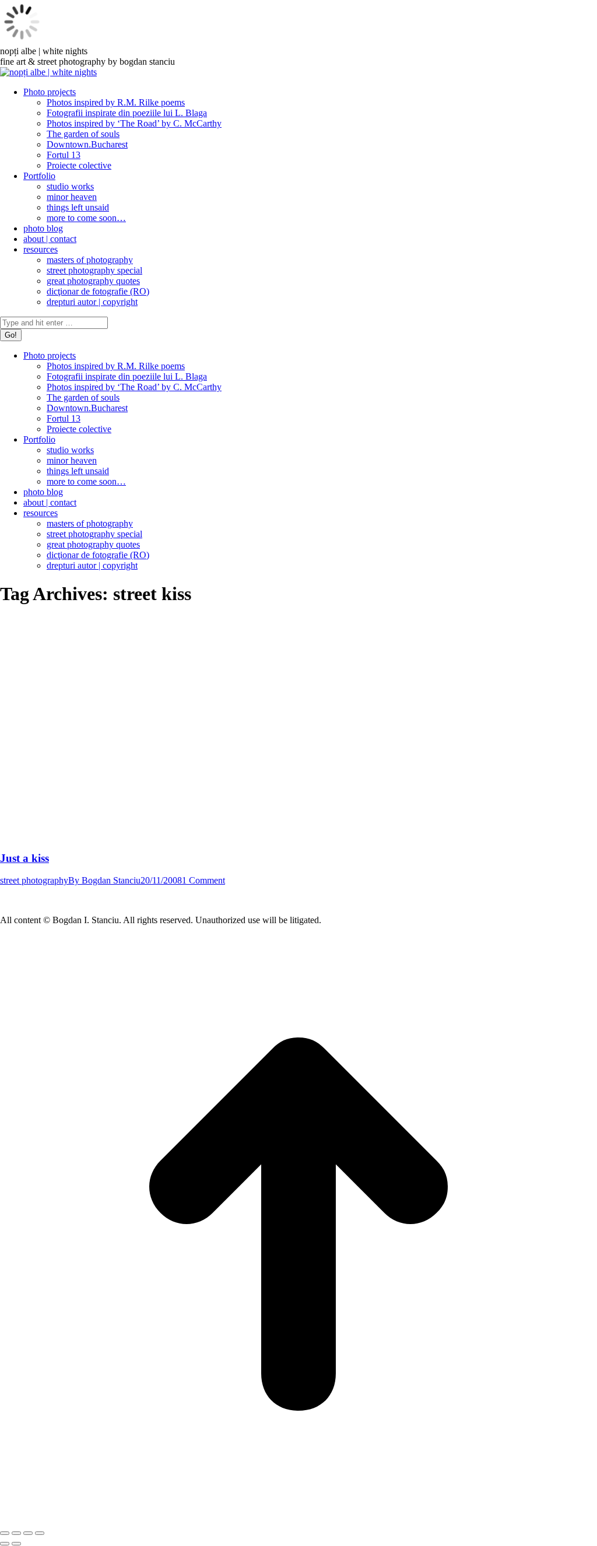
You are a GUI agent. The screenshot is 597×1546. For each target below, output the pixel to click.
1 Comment (203, 880)
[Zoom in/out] (39, 1533)
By (104, 880)
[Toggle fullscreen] (28, 1533)
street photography (34, 880)
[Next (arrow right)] (16, 1543)
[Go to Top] (298, 1519)
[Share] (16, 1533)
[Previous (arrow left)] (4, 1543)
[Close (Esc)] (4, 1533)
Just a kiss (24, 858)
